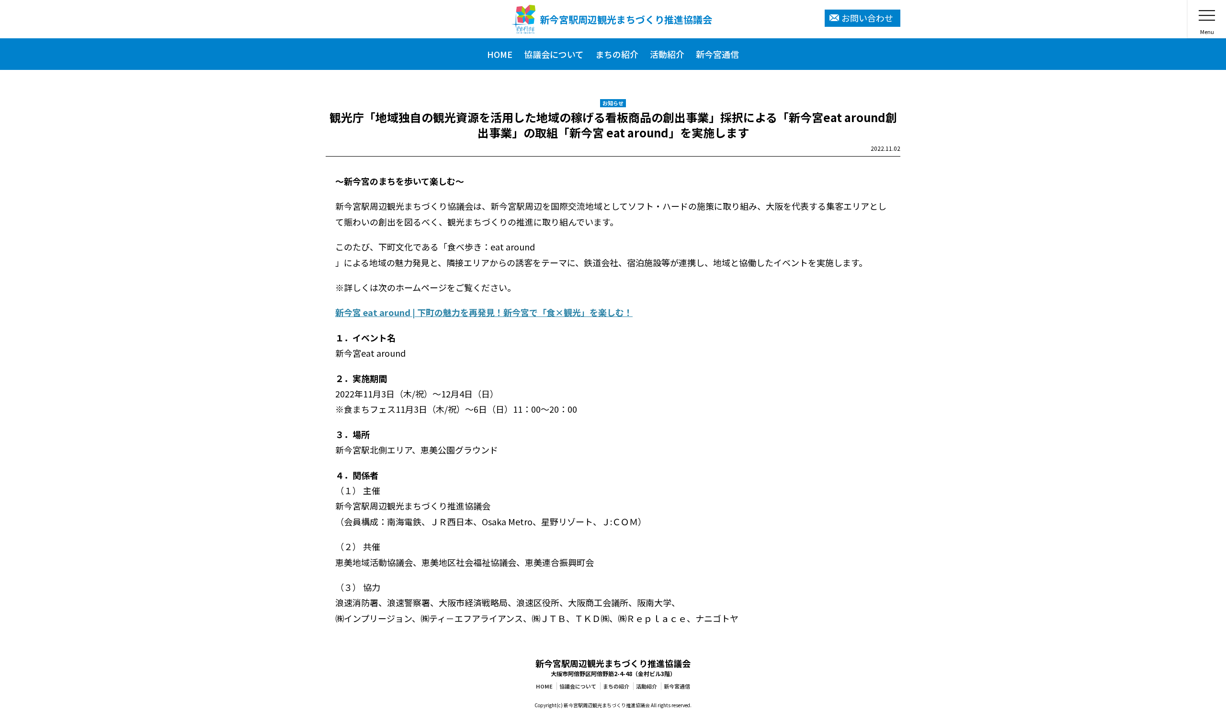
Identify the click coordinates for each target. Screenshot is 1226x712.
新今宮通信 (677, 686)
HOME (544, 686)
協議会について (577, 686)
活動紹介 (646, 686)
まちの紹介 (616, 686)
